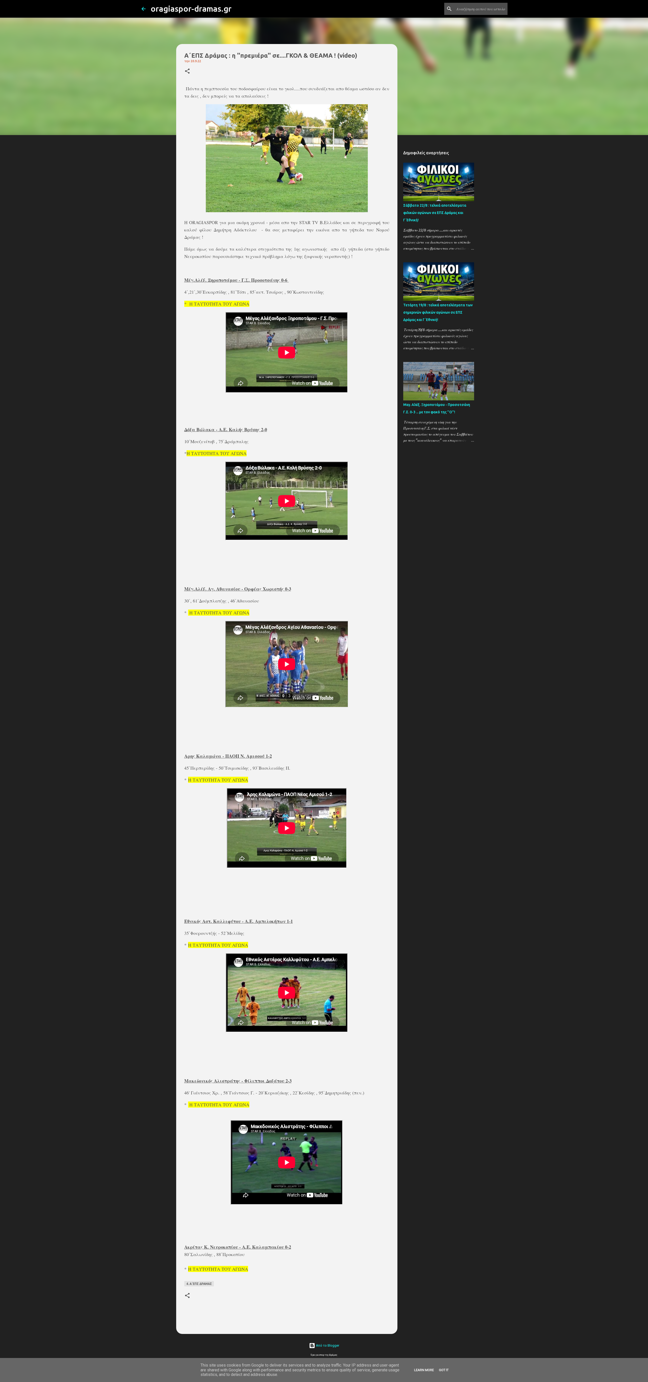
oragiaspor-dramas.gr (191, 8)
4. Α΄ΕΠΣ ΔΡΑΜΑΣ (199, 1283)
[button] (187, 71)
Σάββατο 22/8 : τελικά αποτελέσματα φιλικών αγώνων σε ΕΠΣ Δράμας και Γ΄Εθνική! (434, 212)
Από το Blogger (327, 1345)
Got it (444, 1370)
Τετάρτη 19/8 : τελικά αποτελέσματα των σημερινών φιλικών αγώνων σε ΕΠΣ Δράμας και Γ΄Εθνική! (438, 312)
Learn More (424, 1370)
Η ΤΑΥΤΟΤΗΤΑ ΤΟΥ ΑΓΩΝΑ (218, 304)
